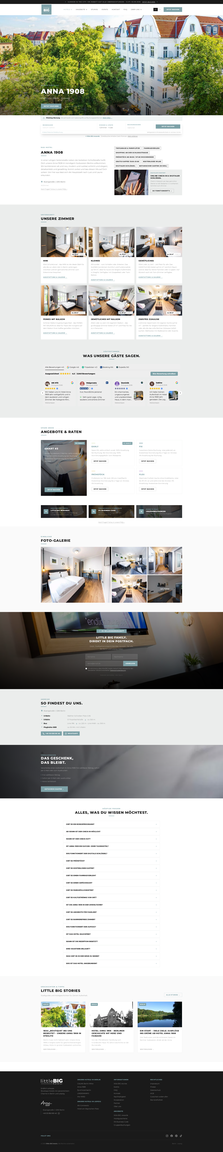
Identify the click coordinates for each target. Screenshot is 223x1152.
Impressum (155, 1084)
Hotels (67, 9)
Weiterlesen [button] (50, 403)
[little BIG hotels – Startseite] (46, 9)
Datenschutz (155, 1090)
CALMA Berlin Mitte (85, 1084)
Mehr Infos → (107, 118)
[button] (69, 126)
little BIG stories (120, 1084)
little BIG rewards (121, 1115)
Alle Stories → (173, 995)
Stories (94, 9)
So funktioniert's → (162, 191)
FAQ (125, 9)
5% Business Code (121, 1122)
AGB (152, 1093)
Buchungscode (134, 124)
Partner (117, 1103)
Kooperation (119, 1100)
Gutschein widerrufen (159, 1097)
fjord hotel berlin (84, 1090)
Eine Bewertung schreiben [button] (164, 374)
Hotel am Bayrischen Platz (88, 1109)
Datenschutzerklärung (118, 670)
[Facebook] (172, 1136)
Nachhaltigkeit (120, 1097)
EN (160, 9)
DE (156, 9)
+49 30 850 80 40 (53, 733)
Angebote (80, 9)
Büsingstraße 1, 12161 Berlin (54, 182)
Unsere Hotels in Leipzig (89, 1101)
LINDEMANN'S (83, 1093)
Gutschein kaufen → (54, 789)
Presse (153, 1087)
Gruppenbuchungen (122, 1125)
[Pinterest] (176, 1136)
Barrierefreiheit (156, 1100)
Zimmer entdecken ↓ (72, 106)
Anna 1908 (81, 1087)
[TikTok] (181, 1136)
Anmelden (130, 663)
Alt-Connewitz (83, 1105)
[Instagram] (167, 1136)
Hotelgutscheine (120, 1118)
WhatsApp (73, 733)
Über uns (135, 9)
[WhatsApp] (59, 1113)
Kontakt (116, 9)
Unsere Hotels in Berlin (89, 1079)
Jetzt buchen (148, 2)
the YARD (81, 1097)
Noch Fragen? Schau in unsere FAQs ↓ (54, 189)
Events (105, 9)
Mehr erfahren (133, 136)
